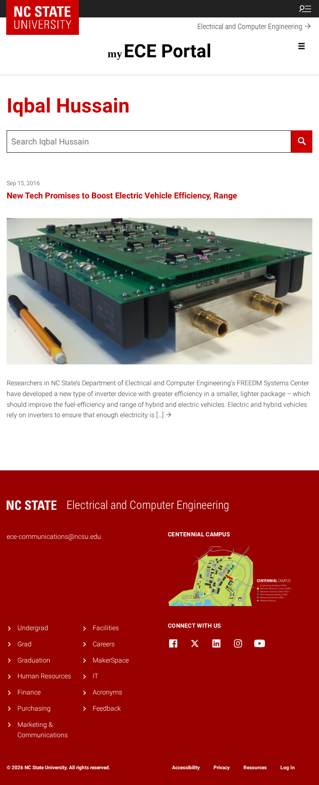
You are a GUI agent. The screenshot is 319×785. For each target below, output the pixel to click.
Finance (29, 692)
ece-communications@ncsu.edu (54, 536)
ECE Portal (167, 51)
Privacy (221, 767)
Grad (24, 644)
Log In (287, 767)
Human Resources (44, 676)
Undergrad (32, 628)
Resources (255, 767)
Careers (104, 644)
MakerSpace (111, 660)
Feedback (107, 708)
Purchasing (34, 708)
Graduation (33, 660)
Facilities (106, 628)
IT (95, 676)
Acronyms (107, 692)
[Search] (301, 141)
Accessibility (186, 767)
